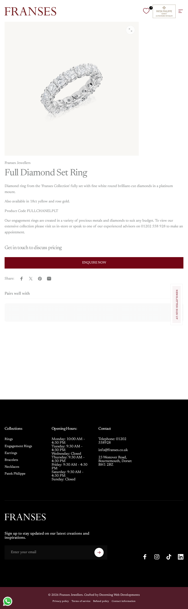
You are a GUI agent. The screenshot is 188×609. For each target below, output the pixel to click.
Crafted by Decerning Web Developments (112, 594)
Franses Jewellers (17, 163)
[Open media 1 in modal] (130, 30)
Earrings (11, 453)
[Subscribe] (99, 552)
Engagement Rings (18, 446)
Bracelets (11, 460)
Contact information (123, 601)
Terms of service (81, 601)
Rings (9, 439)
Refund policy (101, 601)
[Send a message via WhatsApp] (7, 601)
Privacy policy (61, 601)
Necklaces (12, 467)
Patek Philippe (15, 474)
